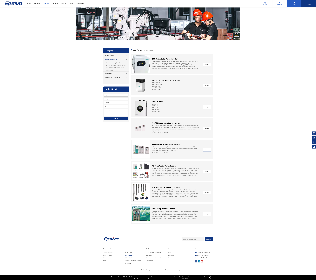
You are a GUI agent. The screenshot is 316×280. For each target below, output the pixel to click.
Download (171, 255)
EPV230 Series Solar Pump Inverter (166, 123)
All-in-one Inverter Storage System (116, 65)
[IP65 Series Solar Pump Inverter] (141, 65)
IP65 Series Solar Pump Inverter (115, 68)
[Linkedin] (199, 261)
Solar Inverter (109, 70)
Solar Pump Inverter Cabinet (163, 209)
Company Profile (107, 252)
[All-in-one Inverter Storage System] (141, 85)
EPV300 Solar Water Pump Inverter (166, 144)
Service (170, 252)
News (104, 260)
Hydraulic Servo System (112, 78)
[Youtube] (202, 261)
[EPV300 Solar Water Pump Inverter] (141, 149)
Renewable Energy (111, 59)
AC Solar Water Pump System (164, 166)
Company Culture (108, 255)
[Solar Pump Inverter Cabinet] (141, 213)
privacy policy (185, 278)
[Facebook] (196, 261)
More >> (207, 64)
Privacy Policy (180, 270)
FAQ (169, 258)
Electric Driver (109, 55)
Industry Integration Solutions (133, 260)
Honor (104, 258)
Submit (116, 118)
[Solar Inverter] (141, 112)
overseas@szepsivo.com (204, 252)
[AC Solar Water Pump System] (141, 171)
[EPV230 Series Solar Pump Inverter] (141, 128)
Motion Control (109, 73)
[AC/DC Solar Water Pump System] (141, 192)
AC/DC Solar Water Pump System (166, 187)
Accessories (108, 82)
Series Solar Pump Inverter (113, 63)
